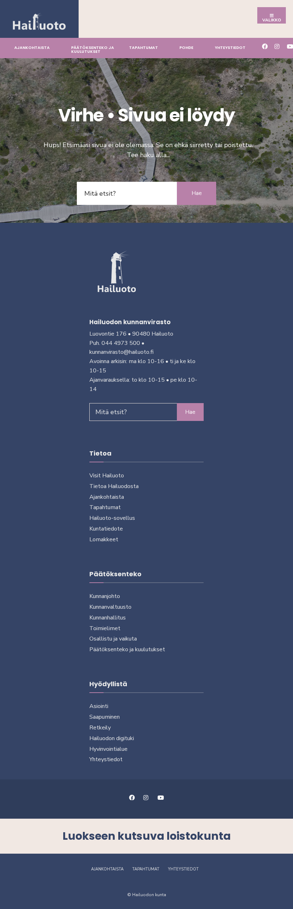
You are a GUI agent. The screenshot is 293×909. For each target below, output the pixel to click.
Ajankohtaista (32, 47)
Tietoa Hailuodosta (114, 486)
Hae (197, 193)
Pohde (186, 47)
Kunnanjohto (104, 596)
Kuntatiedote (106, 529)
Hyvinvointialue (108, 749)
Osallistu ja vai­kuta (113, 639)
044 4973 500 (120, 343)
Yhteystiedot (230, 47)
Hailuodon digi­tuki (111, 738)
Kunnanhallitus (107, 618)
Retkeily (100, 728)
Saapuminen (104, 717)
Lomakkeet (103, 539)
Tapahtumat (143, 47)
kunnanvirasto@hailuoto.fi (121, 352)
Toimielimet (104, 628)
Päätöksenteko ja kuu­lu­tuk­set (92, 49)
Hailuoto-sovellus (112, 518)
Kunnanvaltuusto (110, 607)
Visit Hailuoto (106, 475)
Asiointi (98, 706)
